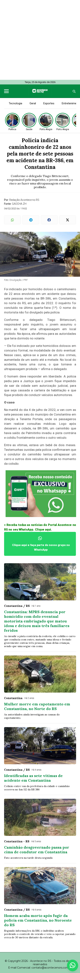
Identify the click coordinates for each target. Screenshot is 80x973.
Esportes (48, 103)
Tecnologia (15, 103)
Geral (33, 103)
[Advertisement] (40, 40)
